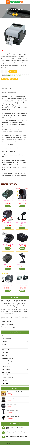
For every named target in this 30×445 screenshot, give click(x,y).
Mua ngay (13, 71)
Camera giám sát (6, 338)
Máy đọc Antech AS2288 (22, 264)
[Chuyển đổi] (27, 341)
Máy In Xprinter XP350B (7, 222)
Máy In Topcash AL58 (8, 200)
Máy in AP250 (22, 244)
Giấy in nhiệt (5, 352)
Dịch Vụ (4, 347)
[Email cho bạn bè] (11, 79)
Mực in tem (5, 380)
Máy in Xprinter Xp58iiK (7, 244)
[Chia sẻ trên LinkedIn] (16, 79)
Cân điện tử (5, 341)
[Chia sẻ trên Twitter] (8, 79)
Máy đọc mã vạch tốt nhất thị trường (15, 432)
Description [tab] (6, 89)
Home (10, 12)
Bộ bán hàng (5, 336)
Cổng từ (4, 344)
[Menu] (3, 2)
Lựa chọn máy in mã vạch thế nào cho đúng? (15, 427)
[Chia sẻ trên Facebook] (5, 79)
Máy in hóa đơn (6, 369)
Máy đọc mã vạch (6, 366)
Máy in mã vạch (9, 75)
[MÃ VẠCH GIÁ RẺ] (15, 2)
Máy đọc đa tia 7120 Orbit (22, 201)
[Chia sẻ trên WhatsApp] (2, 79)
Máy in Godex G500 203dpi (7, 285)
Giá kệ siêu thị (5, 350)
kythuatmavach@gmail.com (12, 327)
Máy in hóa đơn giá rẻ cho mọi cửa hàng (16, 436)
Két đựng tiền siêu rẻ (7, 358)
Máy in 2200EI (7, 264)
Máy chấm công (6, 363)
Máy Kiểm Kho (5, 375)
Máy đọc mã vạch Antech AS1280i (22, 223)
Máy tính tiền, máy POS (8, 377)
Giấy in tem (5, 355)
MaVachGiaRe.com (19, 443)
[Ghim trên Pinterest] (13, 79)
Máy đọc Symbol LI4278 (22, 285)
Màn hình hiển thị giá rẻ (8, 361)
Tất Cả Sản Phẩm (17, 12)
